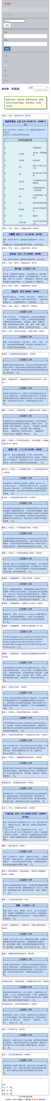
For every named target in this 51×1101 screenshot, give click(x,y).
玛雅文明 (25, 925)
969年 (11, 874)
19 (8, 1093)
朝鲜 (3, 845)
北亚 (3, 1054)
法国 (3, 440)
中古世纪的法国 (23, 440)
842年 (34, 285)
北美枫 (7, 3)
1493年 (31, 953)
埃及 (3, 871)
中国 (3, 115)
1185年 (32, 808)
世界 (3, 899)
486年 (31, 553)
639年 (5, 874)
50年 (25, 782)
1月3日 (34, 813)
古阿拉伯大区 (7, 981)
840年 (30, 253)
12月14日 (22, 222)
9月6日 (21, 209)
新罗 (10, 845)
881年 (34, 262)
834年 (28, 813)
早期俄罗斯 (14, 578)
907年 (27, 115)
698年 (29, 228)
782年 (24, 808)
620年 (27, 285)
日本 (3, 808)
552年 (30, 578)
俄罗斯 (4, 578)
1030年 (37, 578)
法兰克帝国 (36, 440)
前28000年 (22, 953)
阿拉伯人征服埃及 (39, 871)
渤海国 (23, 228)
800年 (31, 757)
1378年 (32, 497)
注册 (5, 55)
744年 (35, 331)
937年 (34, 248)
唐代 (16, 115)
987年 (15, 443)
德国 (3, 553)
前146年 (27, 527)
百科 (5, 9)
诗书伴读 (7, 14)
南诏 (23, 248)
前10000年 (37, 379)
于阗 (23, 306)
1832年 (35, 527)
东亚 (3, 1029)
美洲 (3, 953)
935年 (22, 845)
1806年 (38, 553)
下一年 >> (45, 90)
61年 (27, 306)
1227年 (22, 1029)
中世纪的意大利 (16, 497)
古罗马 (28, 469)
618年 (21, 115)
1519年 (5, 657)
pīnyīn (6, 75)
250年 (43, 925)
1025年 (44, 734)
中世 (10, 115)
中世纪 (11, 410)
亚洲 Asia (20, 99)
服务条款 (42, 1099)
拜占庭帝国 (38, 469)
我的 (5, 80)
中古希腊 (21, 469)
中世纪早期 (21, 410)
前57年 (15, 845)
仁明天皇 (9, 813)
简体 (5, 65)
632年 (27, 1004)
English (7, 60)
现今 (26, 899)
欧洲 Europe (10, 99)
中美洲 (4, 925)
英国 (3, 410)
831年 (31, 234)
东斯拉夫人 (26, 603)
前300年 (19, 1054)
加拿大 (4, 354)
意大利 (4, 469)
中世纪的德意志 (23, 553)
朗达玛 (15, 291)
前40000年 (42, 653)
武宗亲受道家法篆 (40, 203)
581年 (15, 1029)
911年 (40, 626)
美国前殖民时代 (26, 379)
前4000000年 (18, 899)
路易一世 (13, 449)
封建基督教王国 (23, 757)
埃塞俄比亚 (6, 782)
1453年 (6, 472)
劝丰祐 (13, 253)
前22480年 (23, 354)
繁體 (5, 70)
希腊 (3, 527)
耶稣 (18, 905)
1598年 (27, 1054)
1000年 (32, 354)
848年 (42, 813)
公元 (10, 899)
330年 (45, 469)
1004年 (34, 306)
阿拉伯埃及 (24, 871)
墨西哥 (4, 653)
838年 (28, 291)
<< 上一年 (37, 90)
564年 (27, 262)
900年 (4, 928)
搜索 (7, 25)
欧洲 (3, 687)
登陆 (7, 49)
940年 (30, 782)
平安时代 (18, 808)
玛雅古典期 (36, 925)
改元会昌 (36, 160)
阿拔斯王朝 (31, 981)
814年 (31, 449)
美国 (3, 379)
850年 (44, 410)
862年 (40, 603)
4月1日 (21, 189)
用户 (5, 32)
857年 (39, 234)
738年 (27, 248)
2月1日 (21, 181)
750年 (38, 981)
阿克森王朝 (18, 782)
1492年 (23, 687)
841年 (5, 89)
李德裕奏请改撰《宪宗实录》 (39, 188)
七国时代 (31, 410)
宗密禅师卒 (37, 147)
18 (8, 1090)
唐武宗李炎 (10, 121)
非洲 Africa (30, 102)
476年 (25, 497)
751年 (8, 443)
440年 (38, 410)
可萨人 (24, 578)
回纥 (30, 331)
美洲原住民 (12, 379)
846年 (41, 121)
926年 (36, 228)
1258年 (45, 981)
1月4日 (21, 154)
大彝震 (12, 234)
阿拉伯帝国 (12, 871)
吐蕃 (23, 285)
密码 (5, 40)
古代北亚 (22, 331)
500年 (33, 603)
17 (8, 1087)
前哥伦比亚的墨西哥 (29, 653)
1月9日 (21, 160)
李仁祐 (18, 268)
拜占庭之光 (30, 734)
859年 (38, 253)
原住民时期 (14, 354)
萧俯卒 (35, 216)
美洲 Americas (31, 99)
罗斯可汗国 (26, 626)
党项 (23, 262)
